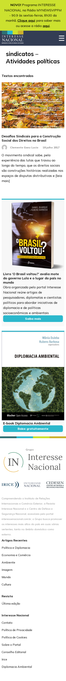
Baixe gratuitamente (33, 428)
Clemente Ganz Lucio (24, 147)
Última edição (11, 603)
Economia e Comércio (16, 555)
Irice (4, 659)
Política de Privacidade (17, 630)
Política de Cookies (14, 637)
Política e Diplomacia (16, 548)
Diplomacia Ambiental (17, 667)
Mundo (6, 577)
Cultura (6, 584)
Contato (7, 622)
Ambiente (8, 562)
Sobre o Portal (11, 644)
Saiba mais (33, 318)
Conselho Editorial (14, 652)
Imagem (7, 570)
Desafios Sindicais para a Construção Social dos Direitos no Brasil (31, 138)
